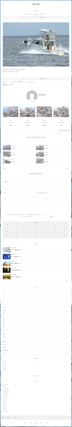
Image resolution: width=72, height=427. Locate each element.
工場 (3, 333)
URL (5, 199)
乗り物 (11, 84)
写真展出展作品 (6, 350)
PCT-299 (27, 125)
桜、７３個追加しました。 (16, 249)
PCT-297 (61, 125)
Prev (5, 168)
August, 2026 (5, 384)
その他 (4, 353)
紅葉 (3, 315)
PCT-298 (44, 125)
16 (64, 231)
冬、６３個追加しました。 (16, 256)
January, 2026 (5, 388)
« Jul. (4, 239)
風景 (3, 324)
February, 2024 (6, 393)
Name (5, 192)
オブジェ (4, 338)
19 (26, 233)
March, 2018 (5, 411)
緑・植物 (4, 344)
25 (16, 235)
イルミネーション (6, 330)
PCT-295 (46, 161)
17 (7, 233)
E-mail (38, 192)
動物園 (4, 341)
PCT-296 (13, 161)
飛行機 (4, 310)
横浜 (3, 318)
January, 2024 (5, 395)
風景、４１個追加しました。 (17, 276)
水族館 (4, 347)
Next (67, 168)
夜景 (3, 321)
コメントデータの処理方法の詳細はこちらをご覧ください (33, 214)
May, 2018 (5, 406)
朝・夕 (4, 307)
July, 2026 (5, 386)
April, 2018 (5, 408)
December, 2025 (6, 391)
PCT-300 (10, 125)
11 (16, 231)
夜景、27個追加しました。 (16, 270)
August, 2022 (5, 397)
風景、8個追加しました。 (16, 263)
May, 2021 (5, 404)
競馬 (3, 313)
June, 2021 (5, 402)
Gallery (35, 10)
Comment (6, 181)
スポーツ (4, 327)
